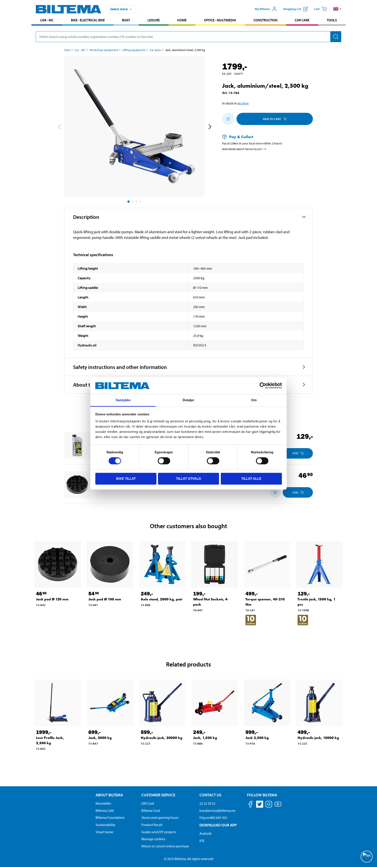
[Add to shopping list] (228, 119)
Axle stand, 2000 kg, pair (162, 599)
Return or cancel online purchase (165, 846)
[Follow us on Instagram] (268, 805)
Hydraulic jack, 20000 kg (161, 737)
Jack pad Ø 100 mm (104, 599)
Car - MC (46, 20)
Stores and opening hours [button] (160, 817)
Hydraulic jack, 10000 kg (318, 737)
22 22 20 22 (207, 803)
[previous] (59, 127)
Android (205, 833)
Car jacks (155, 50)
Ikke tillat (126, 478)
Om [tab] (254, 400)
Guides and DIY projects (158, 832)
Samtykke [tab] (123, 400)
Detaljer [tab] (189, 400)
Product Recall (151, 824)
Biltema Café (105, 810)
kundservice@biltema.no (217, 810)
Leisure (153, 20)
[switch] (164, 460)
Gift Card (147, 803)
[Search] (335, 36)
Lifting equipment (134, 50)
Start (67, 50)
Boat (126, 20)
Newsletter (103, 803)
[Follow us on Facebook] (250, 805)
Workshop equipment (103, 50)
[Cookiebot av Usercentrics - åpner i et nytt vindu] (263, 385)
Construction (266, 20)
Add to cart (272, 119)
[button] (337, 9)
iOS (201, 840)
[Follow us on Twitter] (259, 805)
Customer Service (158, 794)
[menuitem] (46, 21)
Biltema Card (150, 810)
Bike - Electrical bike (88, 20)
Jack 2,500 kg (257, 737)
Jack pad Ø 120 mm (52, 599)
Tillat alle (251, 478)
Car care (302, 20)
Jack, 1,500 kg (205, 737)
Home (182, 20)
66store (243, 103)
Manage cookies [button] (153, 839)
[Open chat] (366, 856)
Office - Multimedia (220, 20)
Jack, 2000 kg (100, 737)
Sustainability (105, 824)
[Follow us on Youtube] (277, 806)
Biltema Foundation (110, 817)
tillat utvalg (188, 478)
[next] (209, 127)
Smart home (104, 832)
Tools (332, 20)
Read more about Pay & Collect (242, 149)
